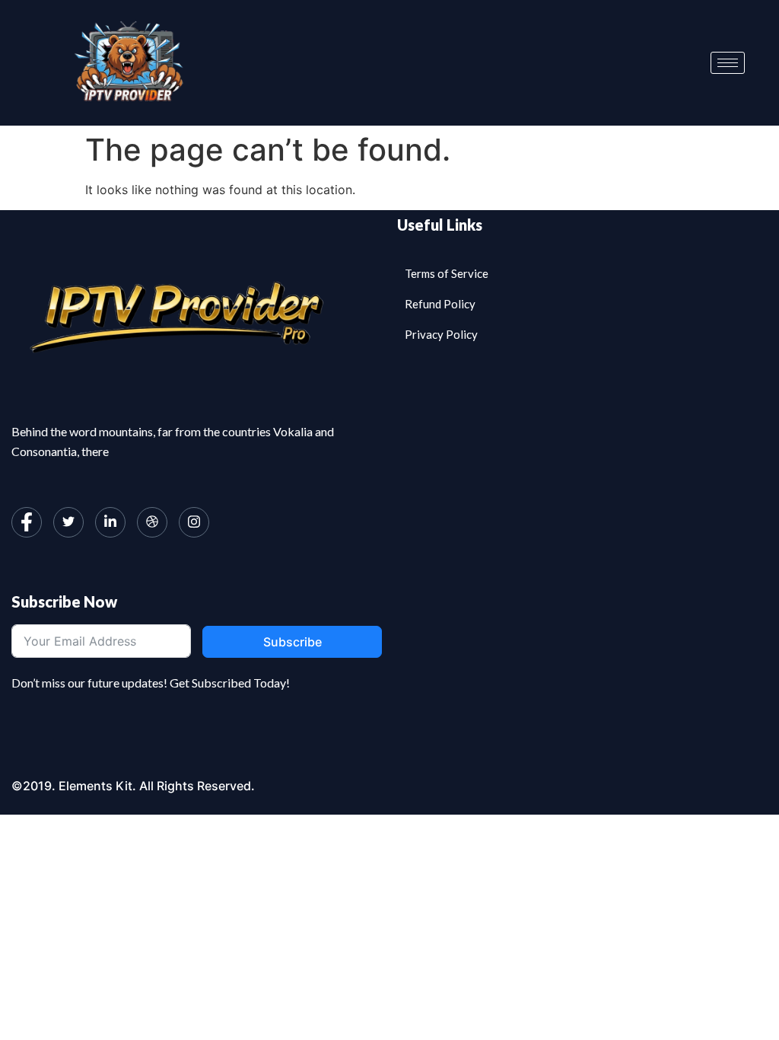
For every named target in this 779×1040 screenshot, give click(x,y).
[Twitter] (68, 522)
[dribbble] (152, 522)
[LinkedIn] (110, 522)
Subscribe (292, 641)
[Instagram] (194, 522)
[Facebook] (26, 522)
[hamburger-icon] (728, 63)
